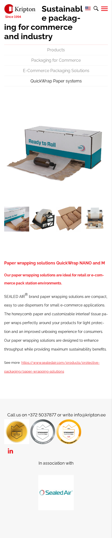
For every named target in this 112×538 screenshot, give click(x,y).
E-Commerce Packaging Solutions (56, 70)
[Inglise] (87, 8)
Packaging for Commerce (56, 60)
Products (56, 49)
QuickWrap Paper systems (56, 81)
